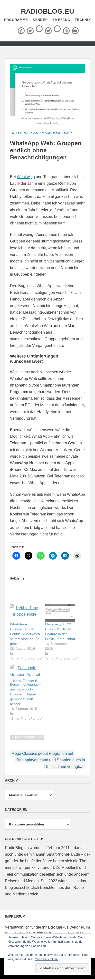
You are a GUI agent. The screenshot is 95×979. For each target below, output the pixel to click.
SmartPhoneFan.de (27, 737)
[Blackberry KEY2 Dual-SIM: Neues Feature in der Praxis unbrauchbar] (60, 613)
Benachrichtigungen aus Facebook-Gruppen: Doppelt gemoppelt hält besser (25, 694)
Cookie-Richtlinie (46, 959)
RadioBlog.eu (47, 11)
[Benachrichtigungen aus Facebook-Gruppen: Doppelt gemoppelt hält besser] (25, 673)
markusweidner (57, 133)
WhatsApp (26, 177)
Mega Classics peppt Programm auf (42, 753)
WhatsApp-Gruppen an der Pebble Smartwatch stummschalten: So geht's (25, 634)
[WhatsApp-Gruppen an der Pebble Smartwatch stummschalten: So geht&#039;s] (25, 613)
